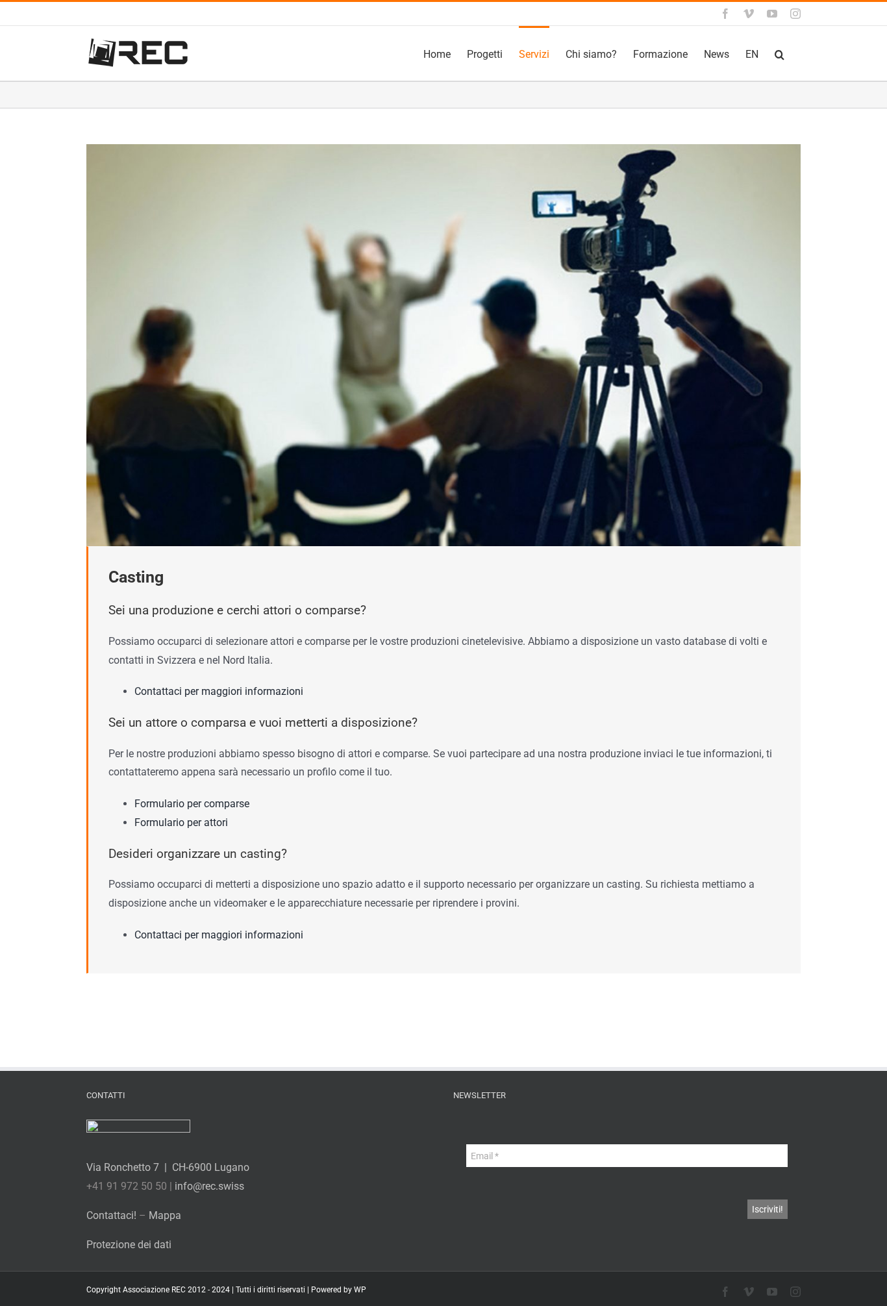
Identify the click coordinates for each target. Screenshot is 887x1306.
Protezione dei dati (128, 1244)
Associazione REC (154, 1289)
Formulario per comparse (191, 803)
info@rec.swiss (209, 1186)
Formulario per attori (181, 822)
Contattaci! (111, 1215)
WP (360, 1289)
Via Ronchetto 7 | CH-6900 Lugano (167, 1167)
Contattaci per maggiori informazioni (218, 691)
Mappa (165, 1215)
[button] (779, 53)
